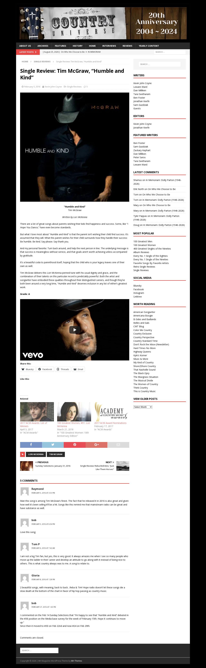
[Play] (74, 330)
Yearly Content (149, 45)
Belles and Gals (141, 322)
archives (42, 45)
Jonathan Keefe (141, 101)
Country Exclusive (142, 333)
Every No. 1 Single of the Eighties (150, 255)
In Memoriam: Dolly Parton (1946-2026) (163, 199)
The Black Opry (141, 373)
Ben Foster (139, 97)
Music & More (140, 358)
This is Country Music (144, 391)
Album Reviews (141, 252)
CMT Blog (138, 326)
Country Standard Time (145, 340)
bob (34, 520)
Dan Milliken (139, 90)
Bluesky (137, 285)
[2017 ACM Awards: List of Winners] (37, 411)
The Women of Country (145, 384)
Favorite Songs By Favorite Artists (151, 263)
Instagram (138, 292)
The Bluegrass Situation (145, 376)
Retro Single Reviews (144, 266)
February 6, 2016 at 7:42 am (43, 548)
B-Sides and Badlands (144, 319)
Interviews (109, 45)
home (92, 45)
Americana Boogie (143, 315)
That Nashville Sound (144, 369)
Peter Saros (139, 157)
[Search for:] (170, 51)
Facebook (138, 289)
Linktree (137, 296)
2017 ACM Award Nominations (110, 422)
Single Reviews (74, 86)
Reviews (127, 45)
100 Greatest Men (142, 241)
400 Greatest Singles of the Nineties (152, 248)
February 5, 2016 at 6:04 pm (43, 524)
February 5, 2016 (32, 86)
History (77, 45)
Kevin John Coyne (53, 86)
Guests (137, 108)
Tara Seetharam (141, 94)
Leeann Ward (140, 86)
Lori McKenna (35, 454)
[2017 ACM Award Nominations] (111, 411)
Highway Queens (142, 351)
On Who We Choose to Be (162, 189)
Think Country (140, 387)
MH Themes (76, 660)
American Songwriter (144, 312)
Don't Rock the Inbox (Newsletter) (151, 344)
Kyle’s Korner (140, 355)
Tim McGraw (55, 454)
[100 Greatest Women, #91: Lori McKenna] (74, 411)
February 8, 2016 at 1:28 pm (43, 579)
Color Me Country (142, 330)
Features (60, 45)
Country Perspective (143, 337)
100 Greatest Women (144, 245)
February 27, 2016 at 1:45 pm (44, 607)
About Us (25, 45)
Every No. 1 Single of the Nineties (150, 259)
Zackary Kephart (141, 150)
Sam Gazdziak (140, 104)
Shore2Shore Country (144, 366)
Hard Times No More (144, 348)
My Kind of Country (143, 362)
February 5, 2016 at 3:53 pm (43, 493)
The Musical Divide (143, 380)
